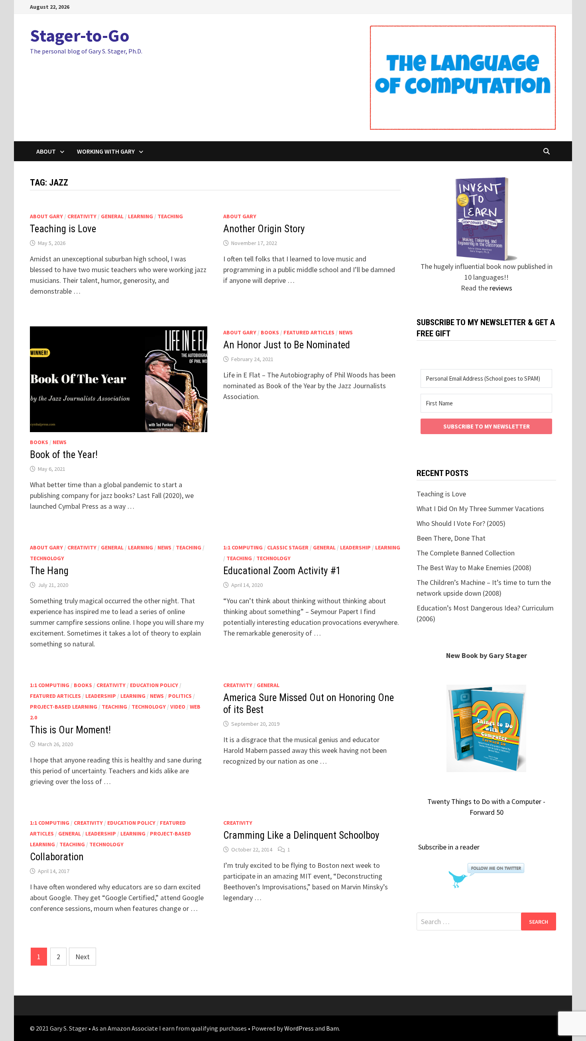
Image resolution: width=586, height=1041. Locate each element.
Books (39, 442)
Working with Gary (106, 151)
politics (180, 695)
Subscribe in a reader (449, 846)
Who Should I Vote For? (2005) (461, 523)
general (112, 216)
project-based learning (63, 706)
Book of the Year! (64, 454)
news (60, 442)
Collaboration (57, 857)
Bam (332, 1028)
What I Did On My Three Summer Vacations (480, 508)
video (177, 706)
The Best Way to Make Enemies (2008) (474, 567)
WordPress (299, 1028)
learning (140, 216)
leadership (355, 547)
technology (47, 558)
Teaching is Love (63, 229)
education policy (154, 685)
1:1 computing (243, 547)
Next (82, 956)
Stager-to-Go (80, 35)
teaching (170, 216)
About (46, 151)
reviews (501, 287)
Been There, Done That (451, 538)
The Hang (49, 571)
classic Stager (288, 547)
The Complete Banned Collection (466, 552)
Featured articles (308, 332)
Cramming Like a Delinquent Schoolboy (301, 835)
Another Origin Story (264, 229)
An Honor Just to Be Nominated (286, 345)
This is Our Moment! (70, 730)
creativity (81, 216)
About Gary (46, 216)
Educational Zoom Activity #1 (282, 571)
